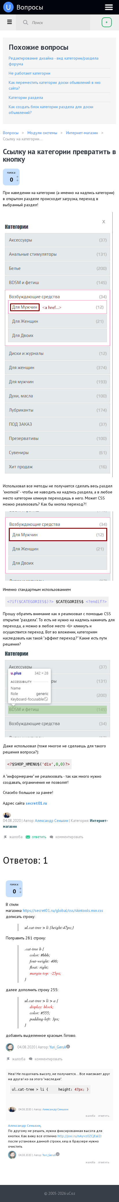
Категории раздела (26, 97)
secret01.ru (36, 803)
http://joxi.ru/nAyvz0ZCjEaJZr (79, 1136)
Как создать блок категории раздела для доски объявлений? (51, 109)
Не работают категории (29, 73)
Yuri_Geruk (57, 1047)
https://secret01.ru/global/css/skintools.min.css (63, 910)
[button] (9, 21)
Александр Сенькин (51, 820)
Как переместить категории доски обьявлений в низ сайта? (55, 85)
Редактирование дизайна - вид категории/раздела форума (53, 61)
